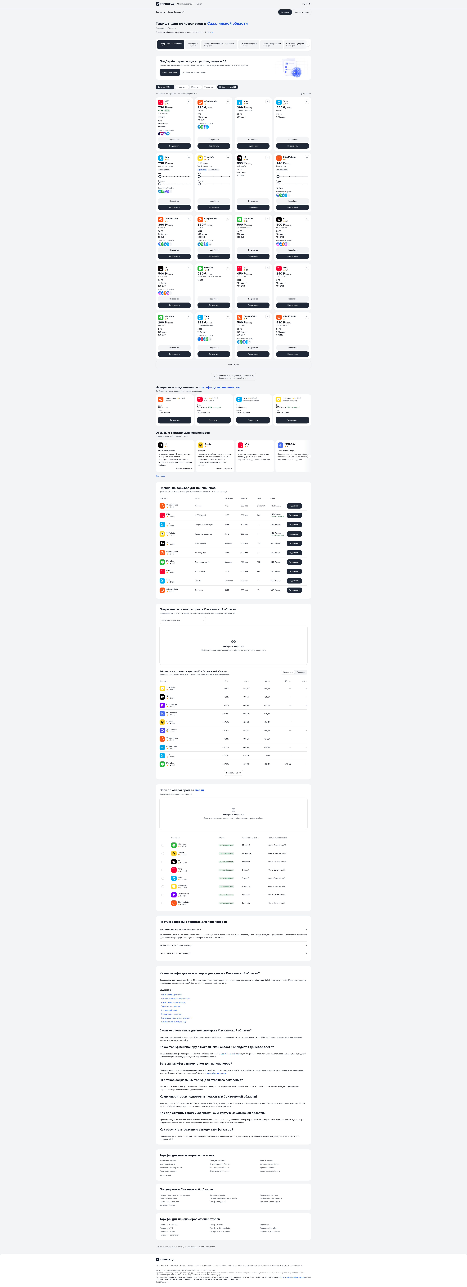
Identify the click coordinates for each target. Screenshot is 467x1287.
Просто (198, 581)
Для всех (199, 590)
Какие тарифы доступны (171, 995)
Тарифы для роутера (269, 1195)
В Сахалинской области (207, 1247)
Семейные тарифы (217, 1195)
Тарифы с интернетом (170, 1006)
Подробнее (174, 139)
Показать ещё (165, 1175)
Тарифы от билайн (167, 1231)
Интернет (181, 87)
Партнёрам (174, 1265)
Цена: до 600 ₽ (164, 87)
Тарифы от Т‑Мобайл (168, 1225)
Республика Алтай (217, 1161)
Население (288, 672)
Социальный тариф (169, 1010)
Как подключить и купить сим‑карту (176, 1018)
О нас (158, 1265)
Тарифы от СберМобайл (220, 1228)
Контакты (164, 1265)
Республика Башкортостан (171, 1168)
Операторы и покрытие (171, 1014)
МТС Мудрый (200, 515)
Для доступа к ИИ (202, 562)
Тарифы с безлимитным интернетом (175, 1195)
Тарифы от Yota (216, 1225)
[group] (233, 456)
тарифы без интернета (216, 1073)
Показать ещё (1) (233, 773)
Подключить (174, 146)
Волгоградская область (270, 1171)
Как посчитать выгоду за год (173, 1022)
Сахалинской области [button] (227, 23)
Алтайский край (266, 1161)
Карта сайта (232, 1265)
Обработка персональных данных (276, 1265)
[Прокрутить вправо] (308, 45)
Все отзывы (161, 476)
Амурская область (167, 1164)
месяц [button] (199, 790)
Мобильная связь (184, 4)
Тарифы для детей (217, 1202)
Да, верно (285, 12)
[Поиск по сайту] (304, 4)
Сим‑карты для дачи (168, 1198)
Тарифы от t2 (265, 1225)
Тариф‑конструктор (203, 534)
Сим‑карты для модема (270, 1202)
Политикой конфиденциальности (292, 1277)
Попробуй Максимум (204, 525)
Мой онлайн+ (200, 543)
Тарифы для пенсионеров (271, 1198)
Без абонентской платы (231, 1054)
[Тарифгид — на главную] (165, 4)
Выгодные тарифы (167, 1205)
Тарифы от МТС (166, 1228)
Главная (159, 1247)
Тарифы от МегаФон (268, 1228)
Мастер (198, 506)
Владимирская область (219, 1171)
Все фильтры (228, 87)
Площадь (301, 672)
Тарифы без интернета (169, 1202)
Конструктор (200, 553)
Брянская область (268, 1168)
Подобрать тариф (169, 72)
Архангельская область (220, 1164)
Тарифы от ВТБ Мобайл (220, 1231)
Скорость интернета (195, 1265)
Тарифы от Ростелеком (169, 1235)
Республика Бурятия (168, 1171)
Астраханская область (269, 1164)
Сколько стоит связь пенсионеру (175, 998)
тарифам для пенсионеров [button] (220, 387)
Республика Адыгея (168, 1161)
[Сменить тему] (309, 4)
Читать (210, 32)
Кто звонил (208, 1265)
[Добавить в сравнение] (189, 102)
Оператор (208, 87)
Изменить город (302, 12)
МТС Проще (200, 571)
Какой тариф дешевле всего (173, 1002)
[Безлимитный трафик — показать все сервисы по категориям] (164, 133)
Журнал (199, 4)
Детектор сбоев (220, 1265)
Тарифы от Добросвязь (270, 1231)
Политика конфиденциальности (250, 1265)
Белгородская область (219, 1168)
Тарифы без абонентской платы (223, 1198)
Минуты (194, 87)
